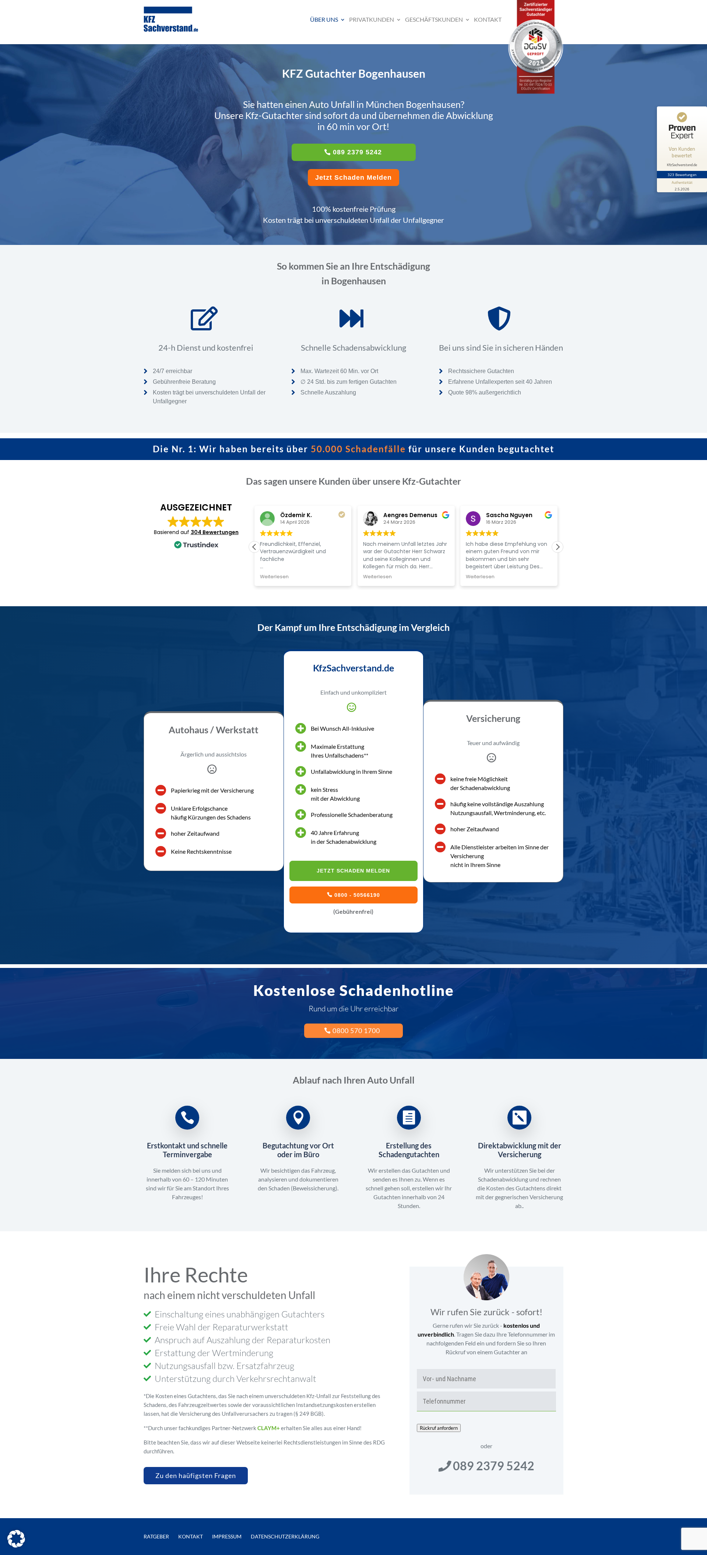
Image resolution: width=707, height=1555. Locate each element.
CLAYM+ (268, 1428)
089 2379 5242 (357, 152)
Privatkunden (371, 19)
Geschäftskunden (434, 19)
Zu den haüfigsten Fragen (195, 1475)
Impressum (227, 1536)
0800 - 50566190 (357, 895)
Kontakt (488, 19)
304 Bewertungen (215, 532)
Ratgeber (156, 1536)
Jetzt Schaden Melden (353, 177)
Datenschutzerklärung (285, 1536)
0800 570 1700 (356, 1030)
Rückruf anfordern (439, 1428)
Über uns (324, 19)
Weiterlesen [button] (274, 576)
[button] (557, 546)
